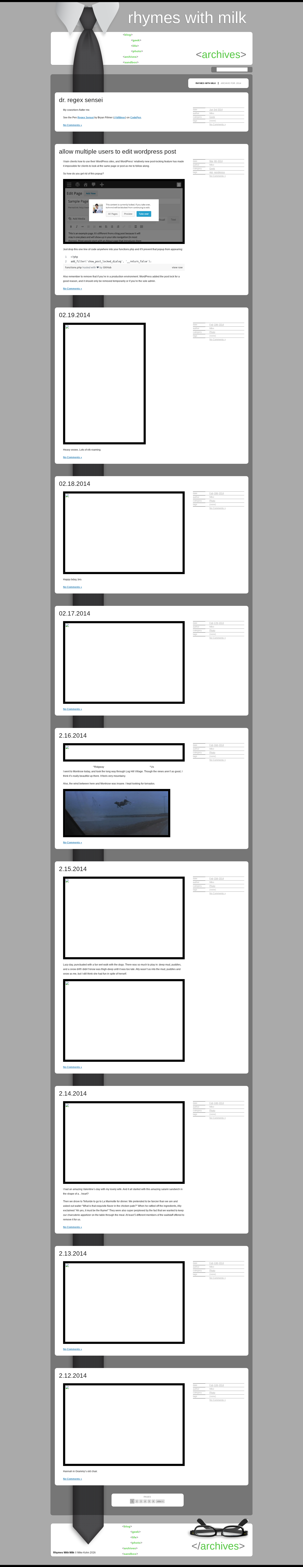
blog (127, 34)
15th (216, 878)
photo (137, 51)
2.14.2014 (73, 1093)
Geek (212, 117)
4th (215, 161)
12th (216, 1385)
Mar (211, 161)
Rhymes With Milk (63, 1552)
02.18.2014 (74, 483)
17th (216, 623)
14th (216, 1103)
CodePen (135, 117)
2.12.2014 (73, 1375)
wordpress (219, 172)
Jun (211, 109)
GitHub (107, 267)
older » (160, 1501)
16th (216, 745)
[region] (124, 259)
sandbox (130, 62)
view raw (177, 267)
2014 (220, 109)
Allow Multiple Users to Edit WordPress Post (117, 151)
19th (216, 324)
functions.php (73, 267)
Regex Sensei (86, 117)
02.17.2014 (74, 613)
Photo (212, 332)
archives (130, 56)
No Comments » (72, 125)
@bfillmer (119, 117)
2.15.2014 (73, 868)
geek (136, 40)
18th (216, 493)
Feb (211, 324)
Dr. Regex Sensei (81, 100)
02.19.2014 (74, 315)
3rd (215, 109)
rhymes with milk (187, 17)
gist (211, 172)
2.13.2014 (73, 1253)
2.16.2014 (73, 735)
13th (216, 1263)
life (135, 45)
